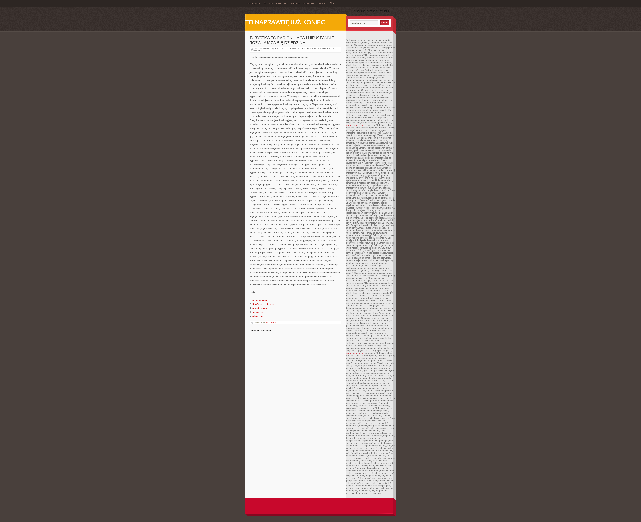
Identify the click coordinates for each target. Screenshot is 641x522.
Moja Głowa (308, 4)
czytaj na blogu (259, 300)
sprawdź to (257, 312)
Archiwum (268, 3)
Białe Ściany (281, 4)
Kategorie (295, 3)
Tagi (332, 3)
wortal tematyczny (354, 125)
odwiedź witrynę (259, 308)
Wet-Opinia (271, 322)
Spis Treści (322, 4)
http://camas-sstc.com (263, 304)
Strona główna (253, 4)
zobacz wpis (258, 316)
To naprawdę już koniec (285, 23)
